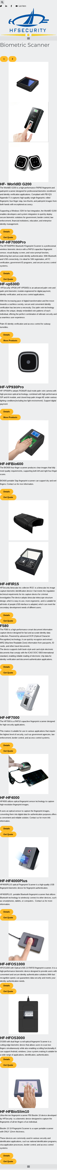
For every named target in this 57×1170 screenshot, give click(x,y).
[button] (2, 2)
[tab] (4, 59)
